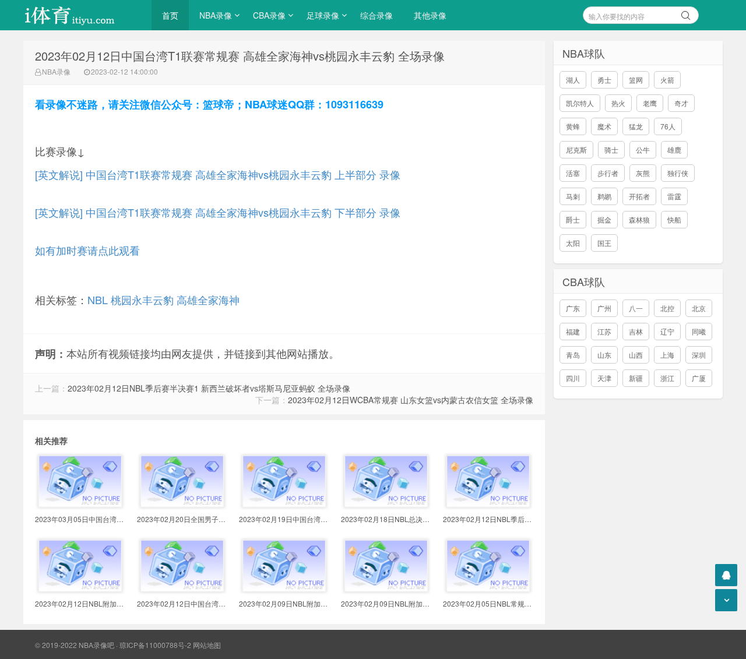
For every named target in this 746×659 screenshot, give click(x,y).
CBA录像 (269, 15)
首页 (170, 15)
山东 (604, 355)
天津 (604, 378)
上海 (667, 355)
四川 (573, 378)
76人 (667, 126)
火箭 (667, 79)
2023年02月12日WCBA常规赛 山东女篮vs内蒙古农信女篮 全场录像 (410, 400)
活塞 (573, 173)
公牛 (643, 149)
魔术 (604, 126)
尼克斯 (576, 149)
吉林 (636, 331)
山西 (636, 355)
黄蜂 (573, 126)
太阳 (573, 243)
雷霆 (674, 196)
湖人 (573, 79)
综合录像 (376, 15)
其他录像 (430, 15)
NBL (97, 299)
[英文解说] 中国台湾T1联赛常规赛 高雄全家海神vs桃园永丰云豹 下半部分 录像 (217, 212)
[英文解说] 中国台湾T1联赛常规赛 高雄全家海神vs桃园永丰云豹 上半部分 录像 (217, 174)
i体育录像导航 (81, 15)
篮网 (636, 79)
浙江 (667, 378)
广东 (573, 308)
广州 (604, 308)
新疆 (636, 378)
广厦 (699, 378)
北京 (699, 308)
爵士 (573, 219)
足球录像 (323, 15)
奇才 (681, 103)
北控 (667, 308)
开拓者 (639, 196)
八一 (636, 308)
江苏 (604, 331)
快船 (674, 219)
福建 (573, 331)
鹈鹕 (604, 196)
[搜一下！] (686, 13)
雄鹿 (674, 149)
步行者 (607, 173)
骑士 (611, 149)
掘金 (604, 219)
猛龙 (636, 126)
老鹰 (650, 103)
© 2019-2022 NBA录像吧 (74, 645)
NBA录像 (215, 15)
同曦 (699, 331)
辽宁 (667, 331)
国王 (604, 243)
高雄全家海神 (208, 299)
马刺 (573, 196)
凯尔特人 (580, 103)
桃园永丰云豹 (142, 299)
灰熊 (643, 173)
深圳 (699, 355)
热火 (618, 103)
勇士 (604, 79)
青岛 (573, 355)
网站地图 (207, 645)
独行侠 (677, 173)
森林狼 (639, 219)
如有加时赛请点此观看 (87, 250)
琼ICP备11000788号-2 (155, 645)
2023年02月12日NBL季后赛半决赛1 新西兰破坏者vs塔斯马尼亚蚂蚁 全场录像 (209, 388)
